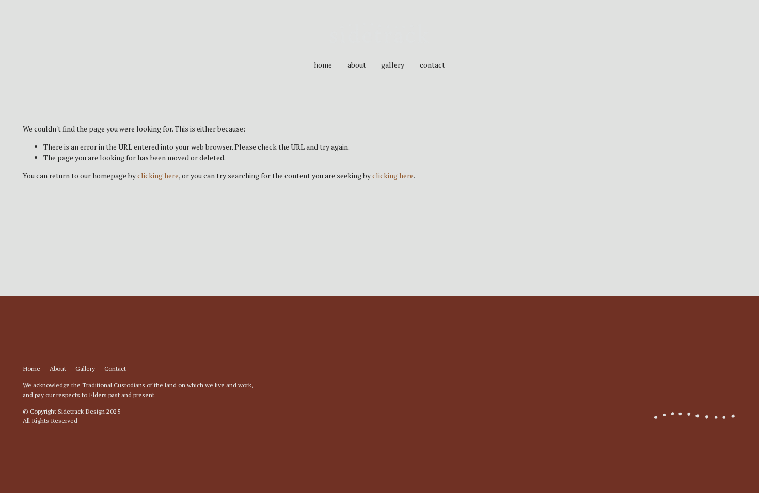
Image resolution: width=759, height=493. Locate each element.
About (58, 368)
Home (31, 368)
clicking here (158, 175)
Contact (115, 368)
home (323, 65)
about (356, 65)
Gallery (85, 368)
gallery (392, 65)
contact (432, 65)
